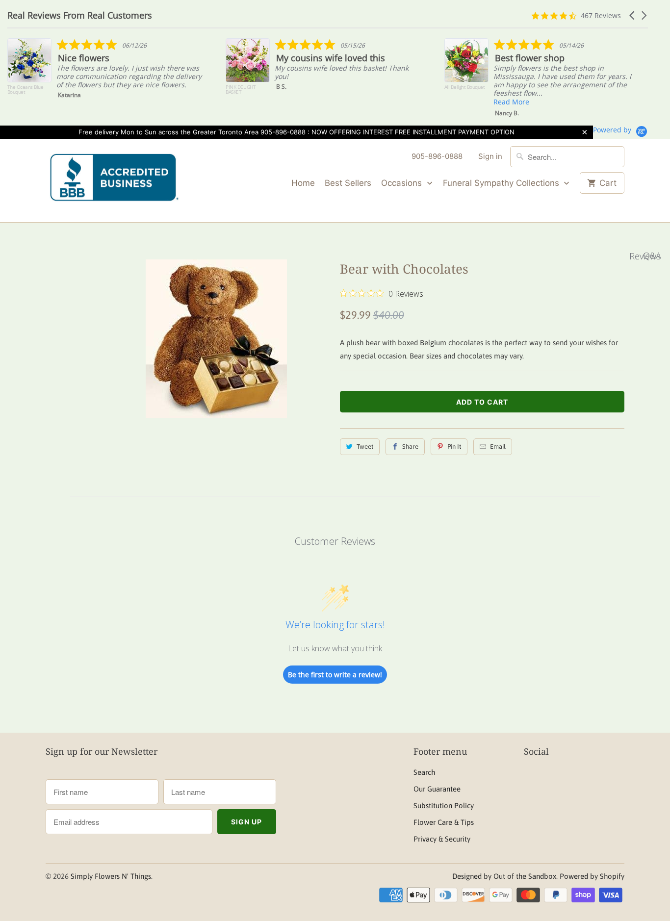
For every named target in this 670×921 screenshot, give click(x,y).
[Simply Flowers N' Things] (114, 180)
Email (498, 446)
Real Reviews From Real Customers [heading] (79, 15)
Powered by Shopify (592, 876)
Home (303, 183)
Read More (511, 101)
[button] (632, 15)
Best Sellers (348, 183)
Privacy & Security (441, 839)
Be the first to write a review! (335, 674)
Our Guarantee (437, 789)
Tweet (365, 446)
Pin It (454, 446)
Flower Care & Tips (443, 822)
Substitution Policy (443, 805)
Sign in (490, 156)
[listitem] (106, 71)
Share (410, 446)
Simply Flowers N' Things (111, 876)
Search (424, 772)
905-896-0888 (437, 156)
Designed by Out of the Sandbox (504, 876)
